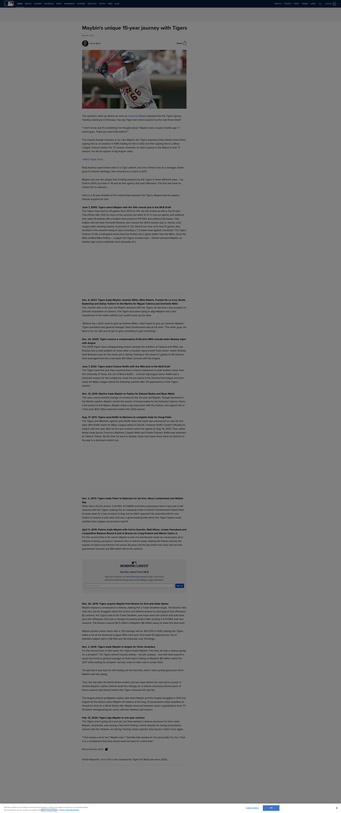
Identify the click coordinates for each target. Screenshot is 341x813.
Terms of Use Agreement (69, 810)
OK (271, 808)
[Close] (337, 808)
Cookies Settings (252, 808)
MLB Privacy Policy (49, 810)
